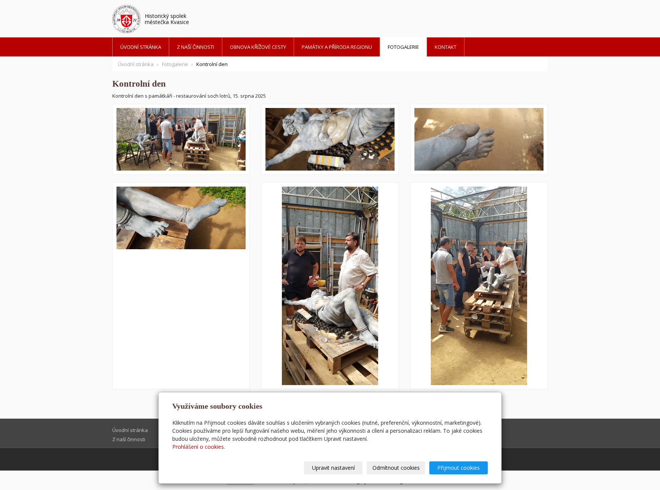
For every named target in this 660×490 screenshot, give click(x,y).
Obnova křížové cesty (258, 47)
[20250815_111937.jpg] (181, 139)
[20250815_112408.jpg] (330, 139)
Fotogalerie (403, 47)
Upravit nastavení (333, 467)
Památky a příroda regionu (337, 47)
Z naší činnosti (195, 47)
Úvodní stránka (140, 47)
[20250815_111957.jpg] (479, 285)
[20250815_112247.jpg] (181, 285)
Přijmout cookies (458, 467)
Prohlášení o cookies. (198, 446)
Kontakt (445, 47)
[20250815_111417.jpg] (479, 139)
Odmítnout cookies (396, 467)
